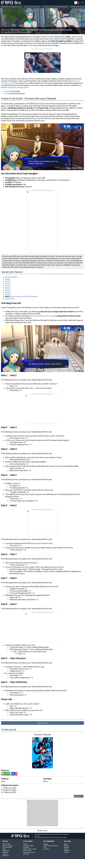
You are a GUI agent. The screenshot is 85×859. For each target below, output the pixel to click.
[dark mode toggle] (77, 2)
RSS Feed (26, 854)
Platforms (67, 850)
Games (66, 849)
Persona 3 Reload (53, 37)
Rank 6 (8, 288)
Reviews (66, 847)
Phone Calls (10, 299)
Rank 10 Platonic (31, 296)
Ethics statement (8, 845)
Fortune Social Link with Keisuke (42, 316)
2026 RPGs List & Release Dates (11, 7)
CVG (45, 847)
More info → (78, 796)
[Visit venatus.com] (56, 69)
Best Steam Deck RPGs (32, 7)
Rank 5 (8, 286)
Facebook (26, 847)
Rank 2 (8, 279)
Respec (46, 844)
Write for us (6, 850)
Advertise (5, 852)
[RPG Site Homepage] (11, 3)
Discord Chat (27, 850)
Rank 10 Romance (17, 296)
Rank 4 (8, 283)
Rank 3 (8, 281)
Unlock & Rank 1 (11, 277)
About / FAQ (6, 844)
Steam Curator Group (29, 849)
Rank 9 (8, 294)
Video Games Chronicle (51, 845)
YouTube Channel (28, 845)
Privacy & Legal (7, 847)
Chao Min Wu (8, 32)
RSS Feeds (6, 855)
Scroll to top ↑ (42, 830)
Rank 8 (8, 292)
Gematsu (46, 849)
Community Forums (29, 852)
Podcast (66, 852)
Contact (5, 854)
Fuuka (12, 91)
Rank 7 (8, 290)
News (65, 844)
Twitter (25, 844)
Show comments (43, 723)
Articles (66, 845)
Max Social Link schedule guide (16, 87)
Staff (4, 849)
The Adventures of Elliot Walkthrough (55, 7)
